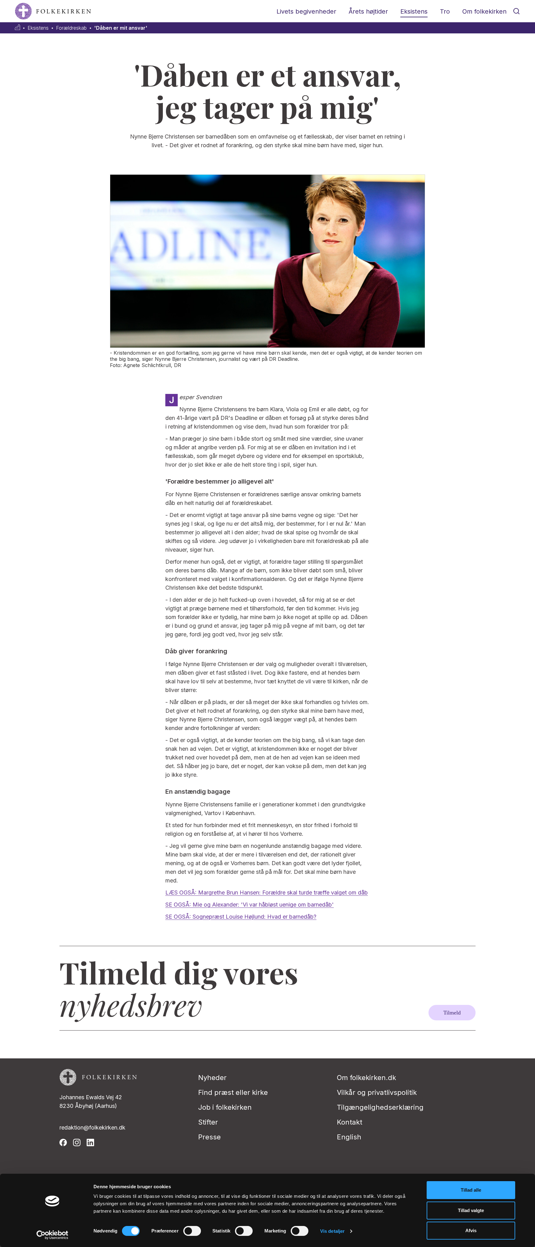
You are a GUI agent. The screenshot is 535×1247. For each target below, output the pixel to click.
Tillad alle (471, 1190)
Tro (445, 11)
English (349, 1137)
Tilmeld (452, 1013)
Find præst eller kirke (233, 1092)
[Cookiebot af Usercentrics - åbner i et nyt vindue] (52, 1235)
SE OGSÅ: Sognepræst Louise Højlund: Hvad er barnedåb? (240, 916)
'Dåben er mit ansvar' (120, 28)
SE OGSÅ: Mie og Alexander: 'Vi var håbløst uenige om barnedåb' (249, 904)
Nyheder (212, 1077)
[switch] (192, 1231)
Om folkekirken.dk (366, 1077)
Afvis (470, 1230)
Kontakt (349, 1122)
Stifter (208, 1122)
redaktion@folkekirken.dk (92, 1127)
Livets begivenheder (306, 11)
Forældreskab (71, 28)
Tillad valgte (471, 1210)
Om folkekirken (484, 11)
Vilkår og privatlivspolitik (377, 1092)
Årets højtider (368, 11)
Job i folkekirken (225, 1107)
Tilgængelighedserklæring (380, 1107)
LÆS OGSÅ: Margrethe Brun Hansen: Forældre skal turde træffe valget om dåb (266, 892)
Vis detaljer (332, 1231)
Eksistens (414, 11)
